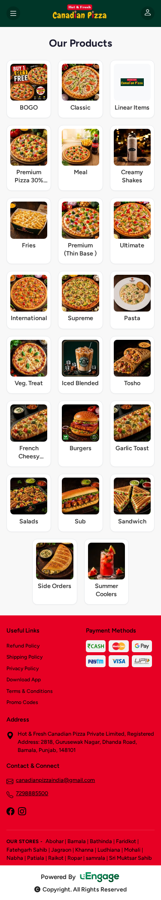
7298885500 (32, 793)
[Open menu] (13, 13)
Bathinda (101, 841)
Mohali (132, 850)
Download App (23, 680)
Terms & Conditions (29, 691)
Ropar (74, 858)
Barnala (76, 841)
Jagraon (61, 850)
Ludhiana (108, 850)
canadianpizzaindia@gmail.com (55, 780)
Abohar (55, 841)
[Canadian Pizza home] (80, 13)
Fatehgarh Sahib (26, 850)
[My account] (148, 13)
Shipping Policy (24, 657)
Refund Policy (22, 646)
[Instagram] (22, 812)
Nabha (14, 858)
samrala (95, 858)
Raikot (56, 858)
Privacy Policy (22, 668)
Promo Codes (22, 702)
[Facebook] (10, 812)
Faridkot (126, 841)
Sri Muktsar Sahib (130, 858)
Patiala (35, 858)
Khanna (84, 850)
